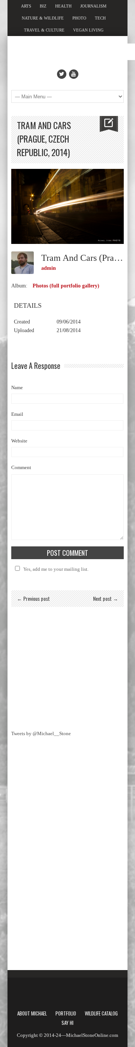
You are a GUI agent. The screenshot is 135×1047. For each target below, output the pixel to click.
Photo (79, 18)
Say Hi (68, 1022)
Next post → (105, 598)
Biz (43, 6)
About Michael (32, 1013)
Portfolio (66, 1013)
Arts (26, 6)
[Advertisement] (67, 667)
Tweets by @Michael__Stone (41, 733)
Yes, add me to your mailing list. (55, 569)
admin (48, 268)
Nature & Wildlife (43, 18)
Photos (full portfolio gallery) (66, 286)
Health (63, 6)
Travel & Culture (44, 30)
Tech (100, 18)
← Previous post (33, 598)
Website (19, 441)
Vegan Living (88, 30)
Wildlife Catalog (101, 1013)
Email (17, 414)
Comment (21, 467)
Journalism (93, 6)
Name (17, 387)
